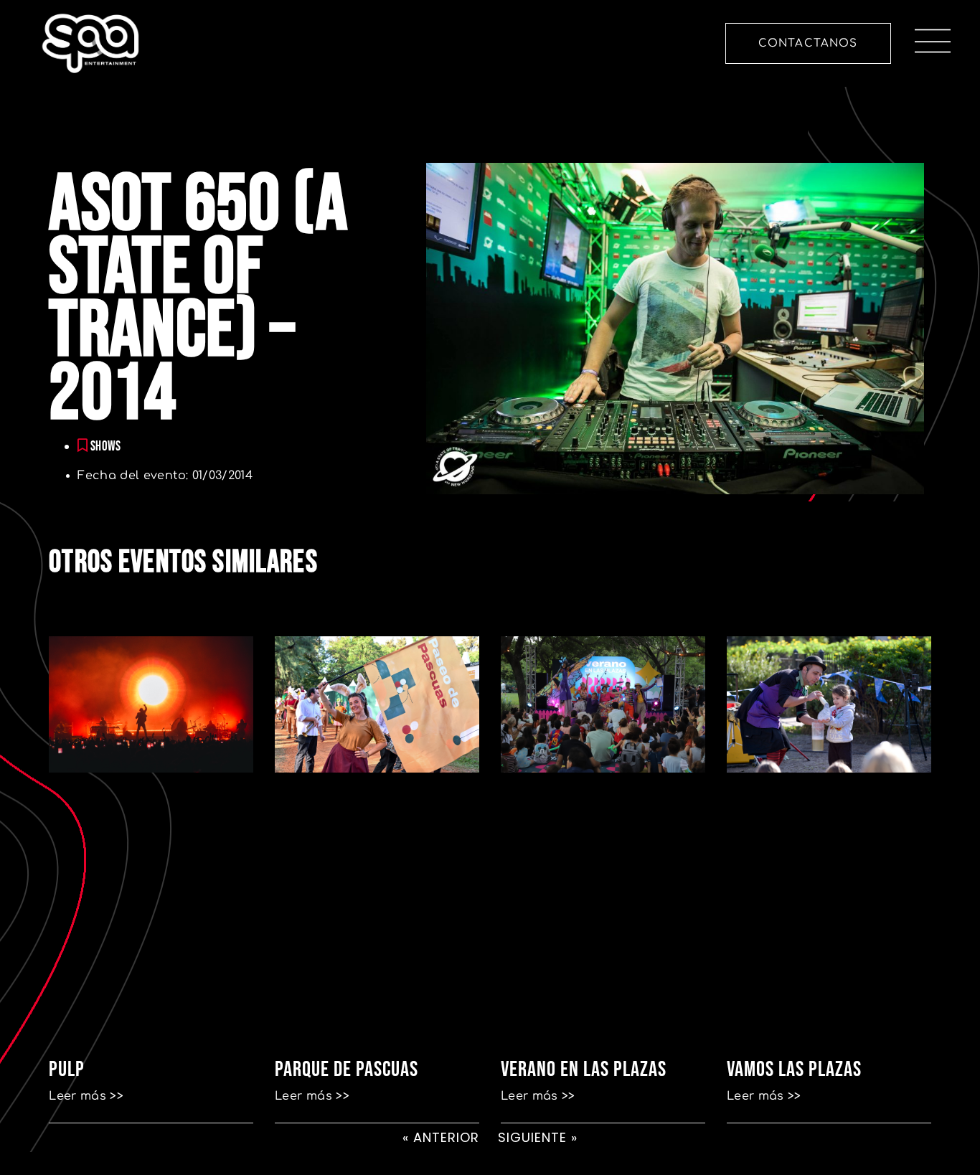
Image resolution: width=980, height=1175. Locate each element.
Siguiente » (538, 1137)
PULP (67, 1069)
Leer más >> (86, 1096)
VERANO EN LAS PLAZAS (583, 1069)
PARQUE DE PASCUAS (346, 1069)
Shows (105, 446)
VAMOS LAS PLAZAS (794, 1069)
